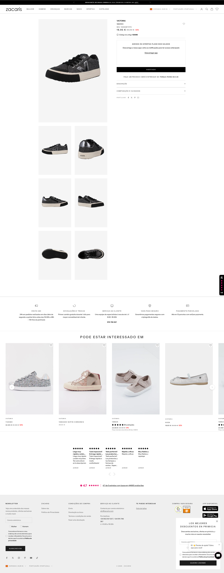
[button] (110, 474)
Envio (70, 508)
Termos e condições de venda (79, 516)
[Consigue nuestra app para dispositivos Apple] (210, 508)
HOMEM (42, 9)
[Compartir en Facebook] (128, 98)
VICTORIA (121, 21)
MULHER (30, 9)
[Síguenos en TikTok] (37, 558)
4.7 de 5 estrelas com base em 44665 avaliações (123, 485)
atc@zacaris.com (106, 511)
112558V (9, 422)
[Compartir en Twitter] (132, 98)
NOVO (79, 9)
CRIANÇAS (55, 9)
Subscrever (15, 548)
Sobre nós (45, 508)
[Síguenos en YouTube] (31, 558)
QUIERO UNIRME (198, 563)
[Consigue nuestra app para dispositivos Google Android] (210, 515)
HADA (167, 422)
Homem (25, 526)
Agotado (151, 69)
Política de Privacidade (50, 512)
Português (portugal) (183, 9)
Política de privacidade (206, 557)
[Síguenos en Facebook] (7, 558)
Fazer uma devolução (76, 520)
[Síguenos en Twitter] (13, 558)
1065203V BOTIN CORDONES (71, 422)
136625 (115, 422)
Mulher (14, 526)
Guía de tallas (141, 508)
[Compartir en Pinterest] (135, 98)
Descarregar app (151, 53)
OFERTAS (90, 9)
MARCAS (68, 9)
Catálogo (104, 9)
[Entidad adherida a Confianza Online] (182, 509)
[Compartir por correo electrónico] (138, 98)
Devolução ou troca (75, 512)
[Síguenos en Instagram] (19, 558)
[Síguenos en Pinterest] (25, 558)
